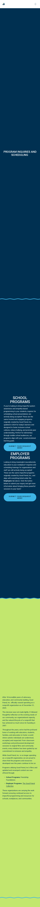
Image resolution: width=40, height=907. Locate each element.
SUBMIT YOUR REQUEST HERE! (20, 447)
